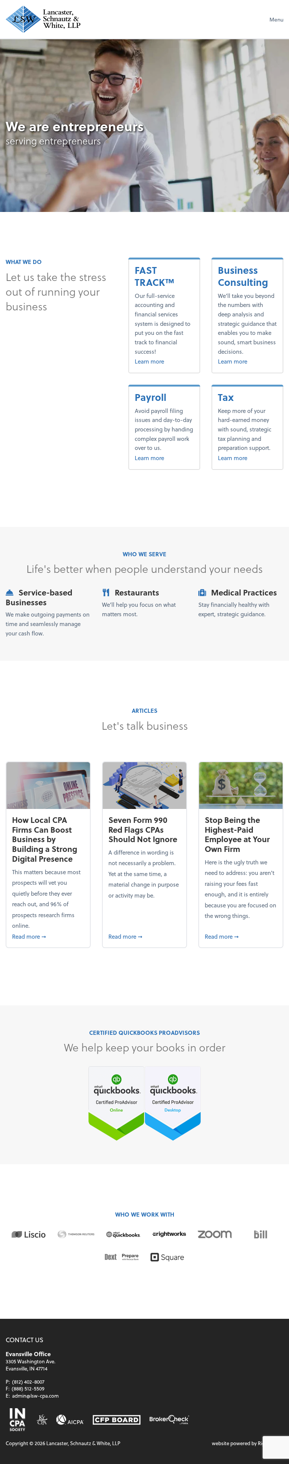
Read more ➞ (48, 936)
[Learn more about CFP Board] (117, 1420)
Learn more (164, 361)
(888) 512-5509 (28, 1388)
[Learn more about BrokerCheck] (169, 1420)
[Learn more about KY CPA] (42, 1420)
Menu (276, 19)
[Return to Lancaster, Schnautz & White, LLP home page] (43, 19)
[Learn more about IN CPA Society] (17, 1419)
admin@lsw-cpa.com (35, 1395)
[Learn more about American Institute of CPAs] (70, 1420)
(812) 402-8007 (28, 1381)
